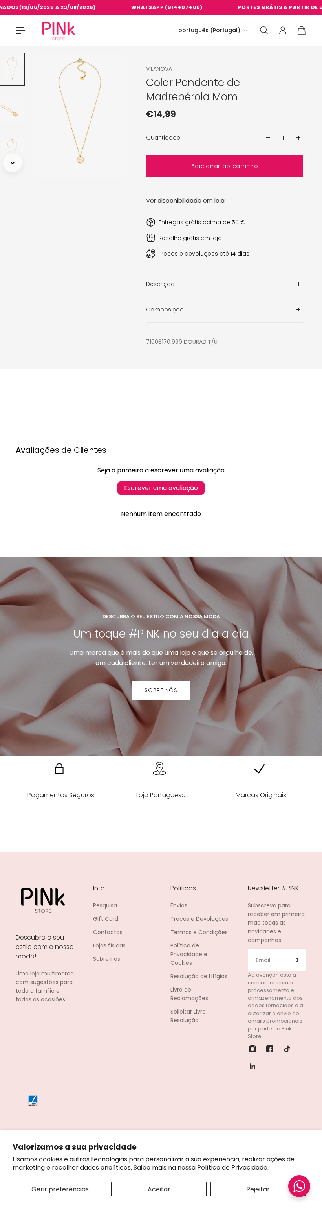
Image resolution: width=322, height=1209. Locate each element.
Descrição (160, 284)
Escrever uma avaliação (161, 487)
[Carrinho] (301, 30)
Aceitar (159, 1189)
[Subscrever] (295, 960)
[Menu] (20, 30)
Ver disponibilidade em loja (185, 200)
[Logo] (58, 30)
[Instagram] (252, 1049)
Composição (165, 309)
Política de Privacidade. (233, 1167)
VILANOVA (159, 69)
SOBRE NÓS (161, 690)
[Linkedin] (252, 1066)
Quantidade (163, 138)
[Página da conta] (282, 30)
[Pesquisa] (263, 30)
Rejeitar (258, 1189)
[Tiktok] (287, 1049)
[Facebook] (269, 1049)
